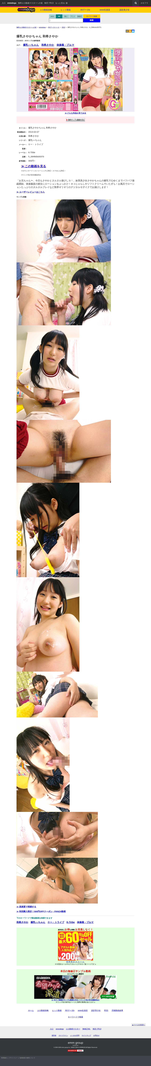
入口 (4, 3)
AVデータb (85, 10)
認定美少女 (125, 10)
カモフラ (144, 3)
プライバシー (13, 1058)
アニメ (73, 16)
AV (59, 16)
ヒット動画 (66, 10)
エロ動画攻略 (46, 10)
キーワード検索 (91, 16)
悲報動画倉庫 (117, 1010)
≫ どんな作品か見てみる (75, 113)
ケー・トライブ (56, 922)
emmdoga (60, 1029)
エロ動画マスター (73, 1029)
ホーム (31, 1010)
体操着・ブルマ (65, 44)
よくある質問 (74, 1035)
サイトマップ (86, 1035)
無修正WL (86, 1029)
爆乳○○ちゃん (31, 44)
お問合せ (96, 1035)
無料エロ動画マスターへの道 (30, 3)
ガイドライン (63, 1035)
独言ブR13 (49, 3)
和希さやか (47, 44)
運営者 (54, 1035)
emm (52, 16)
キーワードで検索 (75, 1017)
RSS (106, 1010)
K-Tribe (71, 922)
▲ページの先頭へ (138, 1025)
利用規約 (4, 1058)
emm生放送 (105, 10)
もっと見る (60, 3)
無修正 (79, 16)
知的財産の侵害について (27, 1058)
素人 (65, 16)
